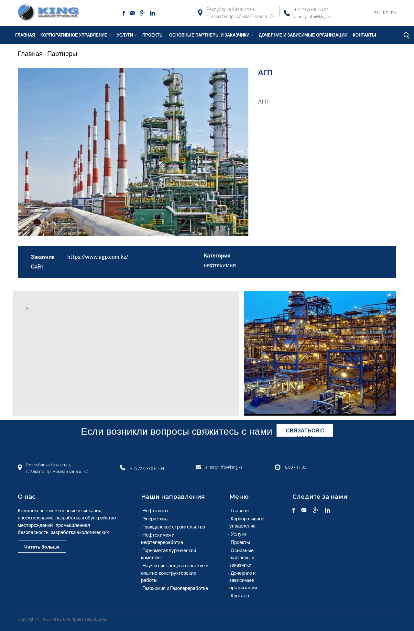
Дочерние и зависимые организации (303, 35)
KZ (385, 13)
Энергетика (155, 518)
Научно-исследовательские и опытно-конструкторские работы (174, 572)
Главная (25, 35)
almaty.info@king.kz (313, 16)
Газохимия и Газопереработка (175, 588)
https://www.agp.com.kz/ (97, 256)
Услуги (125, 35)
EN (393, 13)
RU (377, 13)
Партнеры (62, 53)
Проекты (153, 35)
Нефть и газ (155, 510)
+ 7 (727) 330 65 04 (311, 9)
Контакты (364, 35)
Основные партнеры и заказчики (241, 557)
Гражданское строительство (173, 526)
